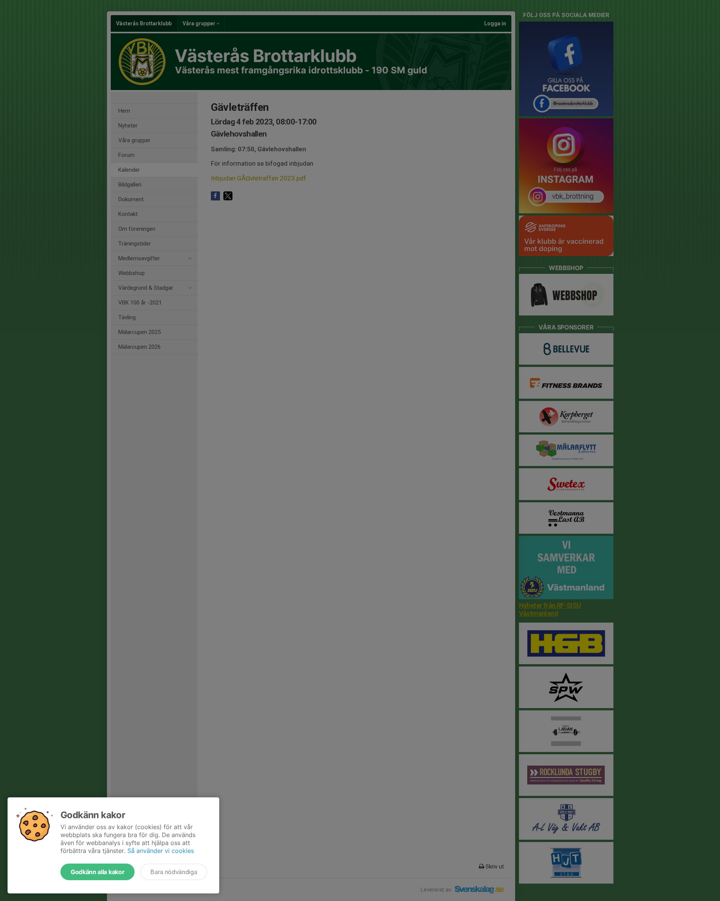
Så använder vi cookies (160, 850)
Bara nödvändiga (173, 872)
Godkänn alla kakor (97, 872)
